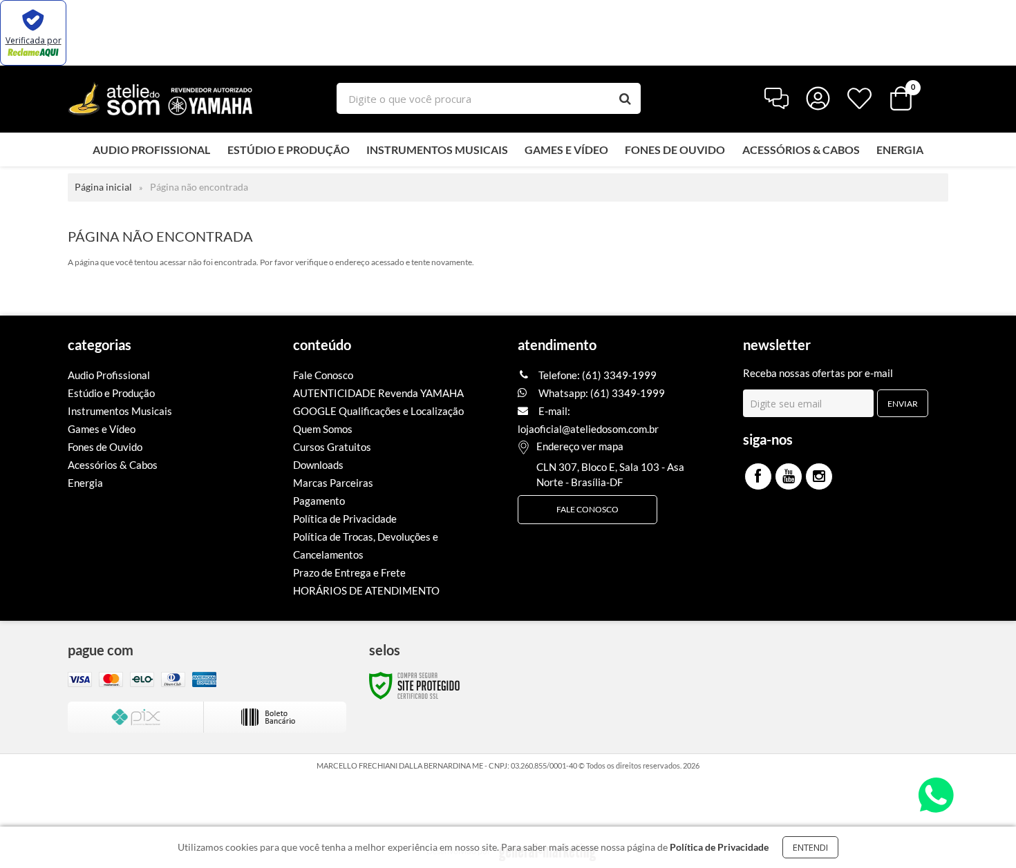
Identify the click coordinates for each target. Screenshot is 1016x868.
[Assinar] (902, 403)
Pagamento (319, 500)
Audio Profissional (109, 375)
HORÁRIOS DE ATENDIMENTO (366, 590)
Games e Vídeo (101, 429)
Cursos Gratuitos (332, 447)
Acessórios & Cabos (113, 465)
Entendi (810, 847)
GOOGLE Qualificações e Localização (378, 411)
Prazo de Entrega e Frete (349, 572)
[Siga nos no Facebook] (758, 476)
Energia (85, 482)
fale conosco (587, 509)
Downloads (318, 465)
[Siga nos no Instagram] (819, 476)
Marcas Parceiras (333, 482)
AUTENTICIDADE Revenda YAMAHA (378, 393)
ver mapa (602, 446)
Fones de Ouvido (105, 447)
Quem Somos (322, 429)
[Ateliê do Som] (160, 98)
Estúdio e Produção (111, 393)
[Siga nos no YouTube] (788, 476)
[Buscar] (625, 98)
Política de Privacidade (345, 518)
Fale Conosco (323, 375)
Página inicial (103, 187)
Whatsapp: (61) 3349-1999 (600, 393)
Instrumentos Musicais (120, 411)
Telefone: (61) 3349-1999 (596, 375)
